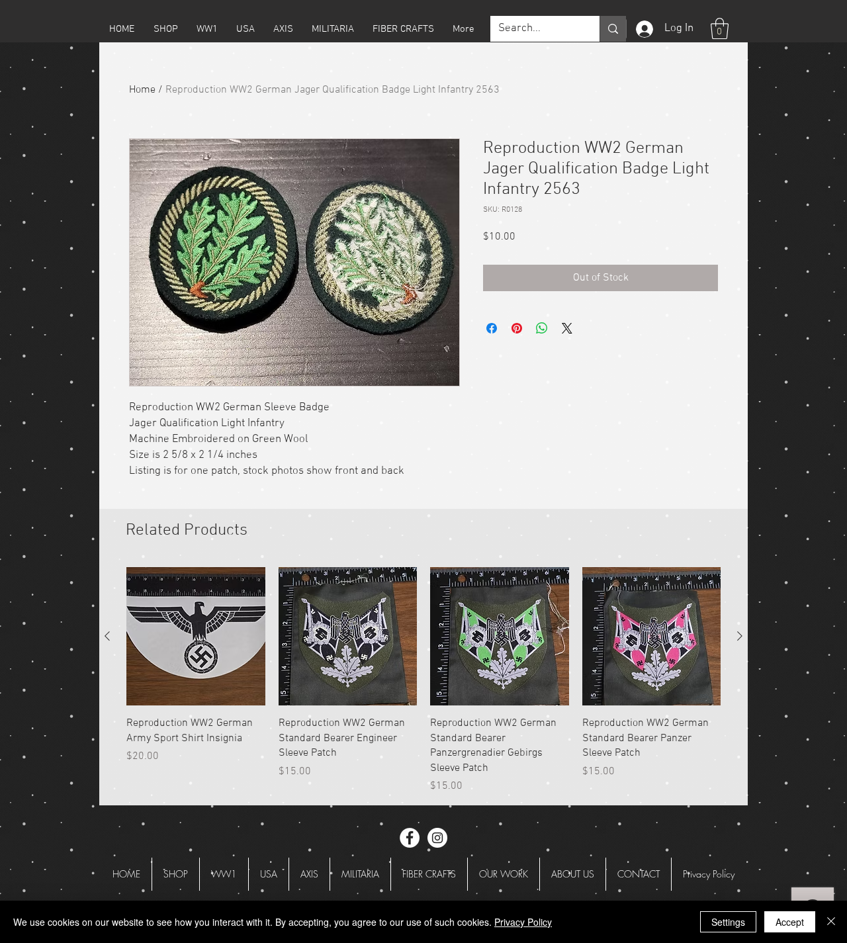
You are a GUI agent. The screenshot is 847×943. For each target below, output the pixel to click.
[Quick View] (195, 636)
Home (142, 90)
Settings (728, 921)
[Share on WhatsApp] (542, 328)
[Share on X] (567, 328)
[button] (165, 29)
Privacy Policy (523, 921)
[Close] (831, 921)
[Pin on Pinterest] (517, 328)
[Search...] (613, 29)
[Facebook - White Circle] (410, 838)
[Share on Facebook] (492, 328)
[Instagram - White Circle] (437, 838)
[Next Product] (740, 636)
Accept (790, 921)
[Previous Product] (107, 636)
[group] (423, 680)
